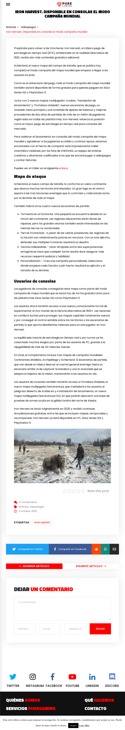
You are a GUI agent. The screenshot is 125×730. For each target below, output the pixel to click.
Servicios (31, 708)
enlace (63, 168)
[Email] (114, 549)
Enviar (100, 629)
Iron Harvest (42, 522)
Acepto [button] (73, 725)
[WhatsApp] (105, 549)
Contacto (95, 708)
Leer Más (84, 725)
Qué (99, 700)
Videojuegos (36, 506)
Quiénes (23, 700)
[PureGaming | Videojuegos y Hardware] (64, 4)
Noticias (23, 506)
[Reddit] (96, 549)
